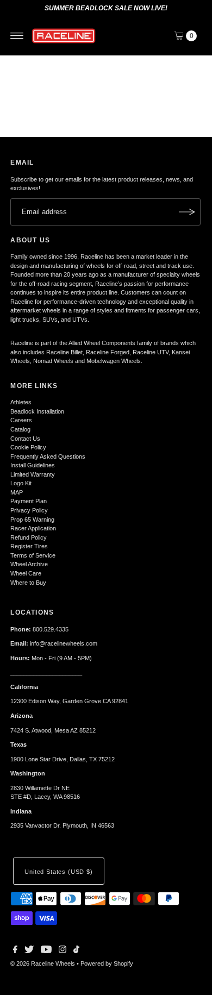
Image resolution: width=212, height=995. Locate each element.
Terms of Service (32, 555)
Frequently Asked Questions (47, 456)
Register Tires (29, 546)
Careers (21, 420)
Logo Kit (21, 483)
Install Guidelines (32, 465)
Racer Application (33, 528)
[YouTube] (46, 951)
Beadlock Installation (37, 411)
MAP (16, 492)
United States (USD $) (58, 871)
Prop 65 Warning (32, 519)
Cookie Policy (28, 447)
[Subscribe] (187, 212)
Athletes (21, 402)
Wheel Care (25, 573)
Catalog (20, 429)
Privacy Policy (29, 510)
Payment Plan (28, 501)
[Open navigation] (17, 35)
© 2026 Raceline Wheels (42, 963)
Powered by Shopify (106, 963)
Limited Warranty (32, 474)
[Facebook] (15, 951)
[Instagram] (62, 951)
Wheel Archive (29, 564)
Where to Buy (28, 582)
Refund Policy (28, 537)
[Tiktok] (76, 951)
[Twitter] (29, 951)
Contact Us (25, 438)
